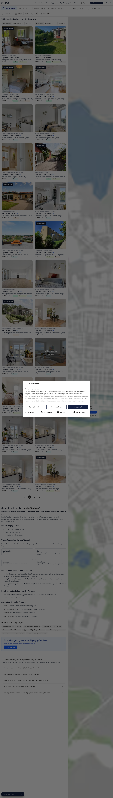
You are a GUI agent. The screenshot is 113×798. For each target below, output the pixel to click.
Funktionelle (48, 412)
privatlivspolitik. (72, 401)
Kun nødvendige (34, 407)
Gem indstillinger (56, 407)
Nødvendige (30, 412)
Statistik (62, 412)
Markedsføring (80, 412)
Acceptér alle (78, 407)
